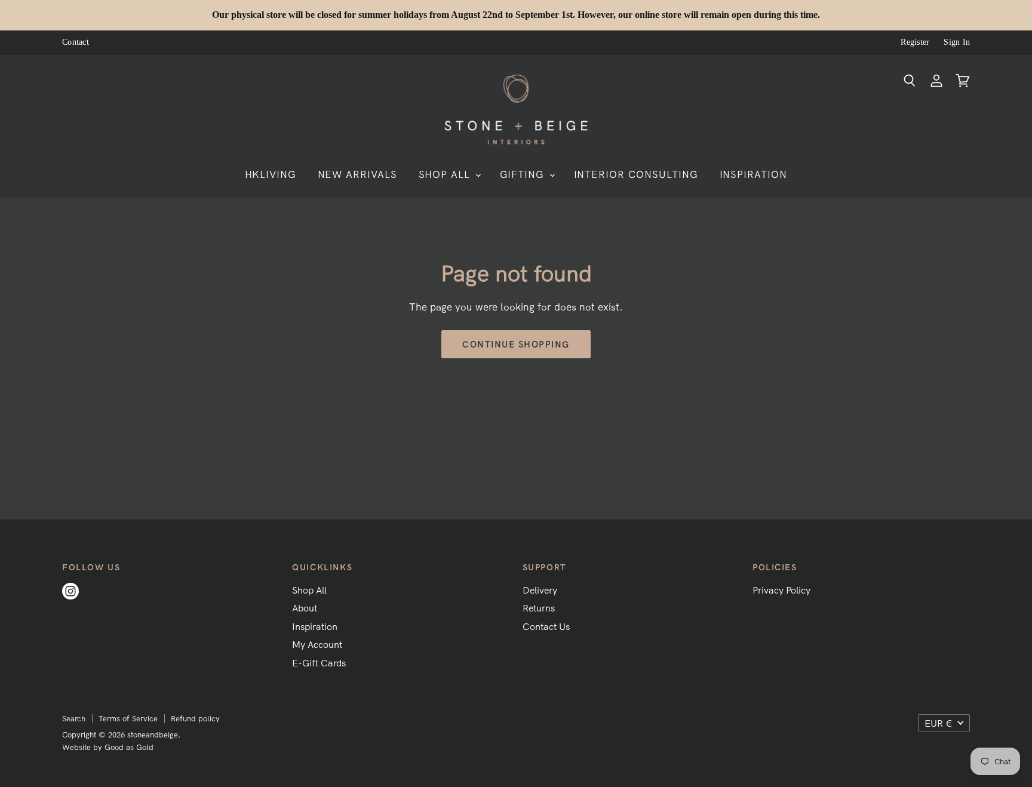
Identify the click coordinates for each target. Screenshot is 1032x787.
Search (73, 718)
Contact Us (546, 626)
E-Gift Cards (319, 663)
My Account (317, 644)
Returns (539, 608)
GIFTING (524, 174)
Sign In (957, 42)
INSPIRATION (754, 174)
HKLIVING (271, 174)
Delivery (540, 590)
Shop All (309, 590)
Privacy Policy (781, 590)
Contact (75, 42)
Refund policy (195, 718)
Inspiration (314, 626)
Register (915, 42)
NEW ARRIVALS (358, 174)
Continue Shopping (515, 344)
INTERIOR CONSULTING (636, 174)
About (304, 608)
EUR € (938, 723)
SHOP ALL (446, 174)
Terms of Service (128, 718)
